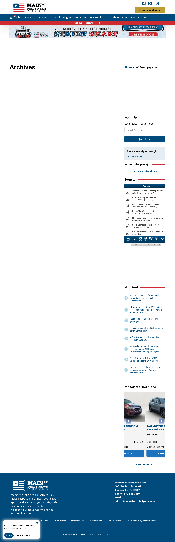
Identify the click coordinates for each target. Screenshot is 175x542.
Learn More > (23, 535)
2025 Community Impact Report (141, 521)
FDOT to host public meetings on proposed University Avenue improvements (145, 370)
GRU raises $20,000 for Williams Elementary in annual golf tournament (144, 298)
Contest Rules (95, 521)
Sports (42, 17)
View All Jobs (151, 171)
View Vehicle (144, 453)
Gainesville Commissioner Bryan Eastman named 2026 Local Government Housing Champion (144, 349)
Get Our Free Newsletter (86, 23)
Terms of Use (59, 521)
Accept (9, 535)
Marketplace (97, 17)
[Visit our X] (150, 3)
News (27, 17)
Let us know (134, 156)
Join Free (145, 139)
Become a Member (150, 10)
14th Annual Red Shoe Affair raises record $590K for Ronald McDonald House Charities (145, 310)
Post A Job (138, 171)
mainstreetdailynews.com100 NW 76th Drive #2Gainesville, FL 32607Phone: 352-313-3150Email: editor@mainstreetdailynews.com (135, 492)
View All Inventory (145, 464)
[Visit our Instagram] (157, 3)
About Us (118, 17)
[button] (128, 421)
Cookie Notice (114, 521)
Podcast (136, 17)
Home (128, 67)
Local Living (61, 17)
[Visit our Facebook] (144, 3)
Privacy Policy (77, 521)
